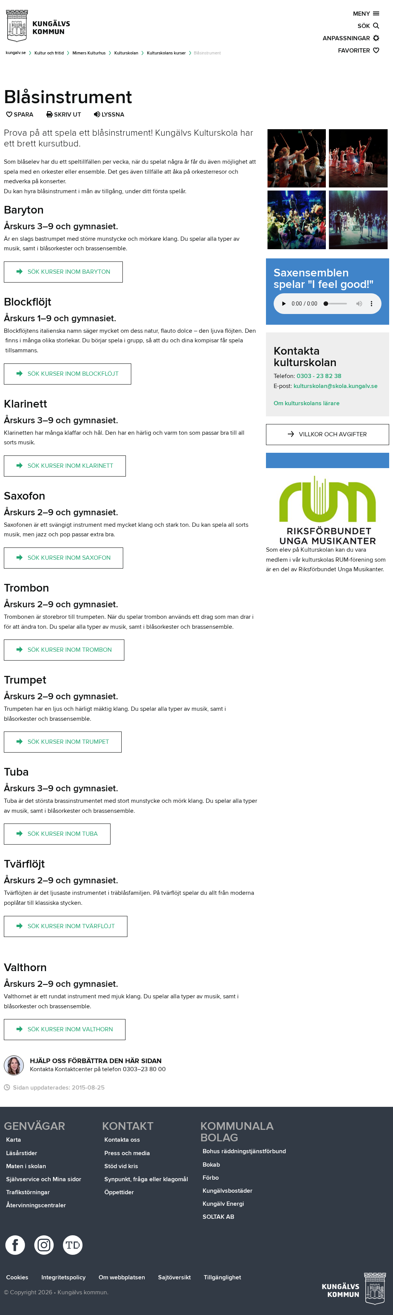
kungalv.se (16, 52)
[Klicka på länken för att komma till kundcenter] (14, 1065)
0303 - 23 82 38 (319, 376)
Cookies (17, 1277)
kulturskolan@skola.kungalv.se (335, 386)
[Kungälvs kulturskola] (297, 158)
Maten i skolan (26, 1166)
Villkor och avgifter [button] (333, 434)
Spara (24, 115)
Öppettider (119, 1192)
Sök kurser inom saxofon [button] (69, 558)
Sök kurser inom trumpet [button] (68, 742)
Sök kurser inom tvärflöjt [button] (71, 926)
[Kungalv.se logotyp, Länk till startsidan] (38, 26)
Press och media (127, 1153)
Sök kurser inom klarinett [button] (70, 466)
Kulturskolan (126, 53)
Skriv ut (67, 114)
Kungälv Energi (223, 1204)
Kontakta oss (122, 1140)
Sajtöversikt (174, 1277)
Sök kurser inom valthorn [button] (70, 1029)
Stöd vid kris (121, 1166)
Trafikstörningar (28, 1192)
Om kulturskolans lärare (307, 403)
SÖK (365, 26)
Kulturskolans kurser (166, 53)
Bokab (211, 1165)
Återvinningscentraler (36, 1205)
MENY (363, 14)
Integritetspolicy (63, 1277)
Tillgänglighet (222, 1277)
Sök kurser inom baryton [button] (69, 272)
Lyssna (112, 114)
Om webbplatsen (122, 1277)
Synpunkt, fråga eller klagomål (146, 1179)
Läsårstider (21, 1153)
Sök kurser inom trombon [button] (70, 650)
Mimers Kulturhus (89, 53)
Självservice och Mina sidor (43, 1179)
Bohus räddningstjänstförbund (244, 1151)
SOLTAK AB (218, 1217)
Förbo (211, 1178)
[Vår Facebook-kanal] (16, 1245)
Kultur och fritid (49, 53)
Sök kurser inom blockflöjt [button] (73, 374)
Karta (13, 1140)
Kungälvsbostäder (228, 1191)
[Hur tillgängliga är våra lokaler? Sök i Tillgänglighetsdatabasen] (73, 1245)
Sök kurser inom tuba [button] (63, 834)
